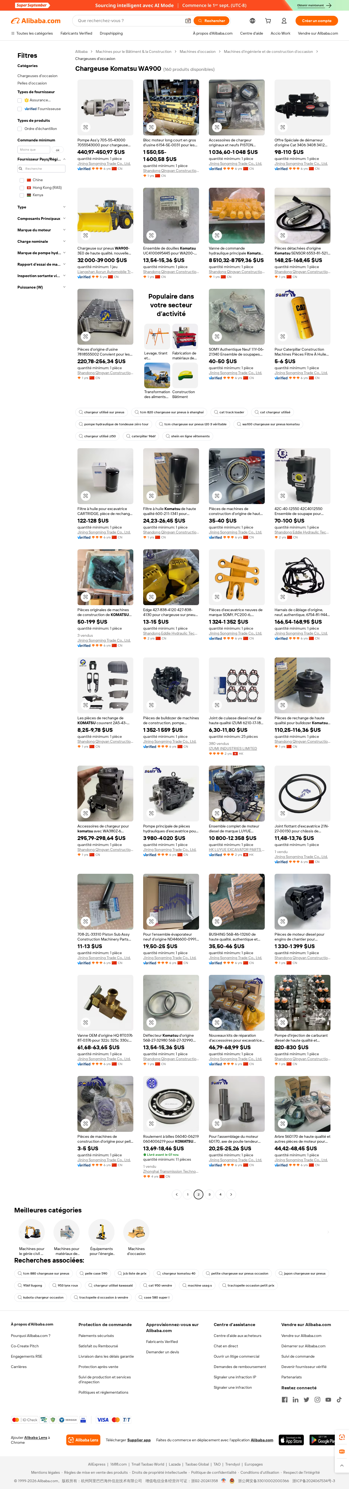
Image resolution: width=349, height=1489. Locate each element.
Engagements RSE (26, 1356)
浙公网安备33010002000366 (263, 1481)
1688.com (118, 1464)
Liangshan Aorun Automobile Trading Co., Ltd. (105, 271)
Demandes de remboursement (240, 1366)
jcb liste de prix (134, 1273)
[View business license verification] (223, 1481)
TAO (217, 1464)
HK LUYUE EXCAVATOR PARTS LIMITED (237, 849)
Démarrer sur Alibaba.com (303, 1346)
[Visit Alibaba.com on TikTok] (339, 1399)
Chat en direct (226, 1346)
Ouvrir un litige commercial (236, 1356)
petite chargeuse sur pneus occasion (239, 1273)
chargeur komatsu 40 (178, 1273)
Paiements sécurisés (96, 1335)
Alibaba (81, 51)
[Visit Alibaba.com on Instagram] (317, 1399)
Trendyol (232, 1464)
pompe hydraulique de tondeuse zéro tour (116, 424)
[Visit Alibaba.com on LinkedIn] (295, 1399)
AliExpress (97, 1464)
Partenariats (291, 1377)
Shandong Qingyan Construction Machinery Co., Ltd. (171, 170)
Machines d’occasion (198, 51)
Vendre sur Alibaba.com (301, 1335)
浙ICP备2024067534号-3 (313, 1481)
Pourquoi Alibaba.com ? (30, 1335)
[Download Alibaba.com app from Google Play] (323, 1440)
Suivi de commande (298, 1356)
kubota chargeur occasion (43, 1297)
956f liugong (32, 1285)
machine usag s (200, 1285)
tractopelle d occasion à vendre (103, 1297)
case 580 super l (156, 1297)
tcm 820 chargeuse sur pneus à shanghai (172, 412)
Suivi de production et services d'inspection (105, 1379)
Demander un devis (162, 1352)
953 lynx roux (68, 1285)
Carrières (19, 1366)
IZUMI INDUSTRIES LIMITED (233, 748)
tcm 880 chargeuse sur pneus (46, 1273)
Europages (254, 1464)
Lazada (174, 1464)
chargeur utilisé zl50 (100, 436)
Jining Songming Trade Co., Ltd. (104, 163)
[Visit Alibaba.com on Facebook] (284, 1399)
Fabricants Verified (162, 1341)
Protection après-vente (98, 1366)
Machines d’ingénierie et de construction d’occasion (268, 51)
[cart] (269, 21)
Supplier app (139, 1440)
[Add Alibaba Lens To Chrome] (83, 1440)
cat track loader (231, 412)
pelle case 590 (96, 1273)
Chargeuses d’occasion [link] (95, 58)
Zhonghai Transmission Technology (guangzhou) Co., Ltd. (171, 1171)
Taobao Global (197, 1464)
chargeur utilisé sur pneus (104, 412)
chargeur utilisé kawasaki (113, 1285)
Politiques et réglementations (103, 1392)
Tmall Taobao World (147, 1464)
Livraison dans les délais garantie (106, 1356)
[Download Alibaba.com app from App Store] (291, 1440)
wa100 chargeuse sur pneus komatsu (271, 424)
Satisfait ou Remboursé (98, 1346)
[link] (342, 1437)
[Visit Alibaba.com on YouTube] (328, 1399)
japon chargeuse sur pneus (305, 1273)
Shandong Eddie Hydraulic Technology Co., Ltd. (302, 532)
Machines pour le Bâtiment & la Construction (134, 51)
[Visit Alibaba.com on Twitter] (306, 1399)
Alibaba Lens (35, 1437)
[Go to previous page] (177, 1194)
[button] (188, 20)
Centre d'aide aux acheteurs (237, 1335)
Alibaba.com (262, 1440)
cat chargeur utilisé (275, 412)
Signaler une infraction (233, 1387)
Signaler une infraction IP (235, 1377)
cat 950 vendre (160, 1285)
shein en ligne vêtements (190, 436)
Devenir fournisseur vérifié (304, 1366)
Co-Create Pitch (25, 1346)
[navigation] (41, 624)
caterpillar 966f (143, 436)
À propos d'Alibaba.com (32, 1324)
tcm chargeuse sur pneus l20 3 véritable (195, 424)
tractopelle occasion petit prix (251, 1285)
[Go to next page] (231, 1194)
